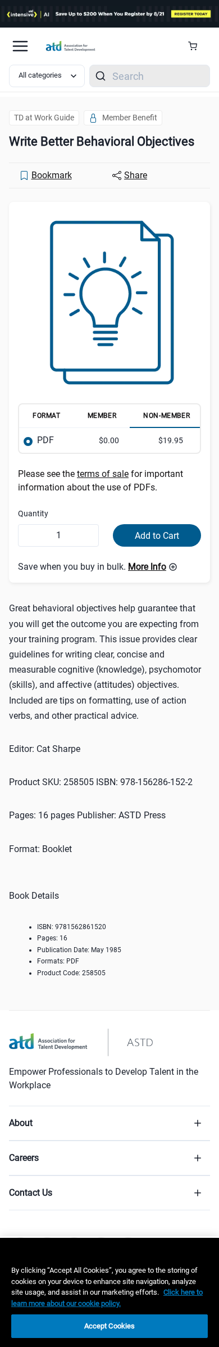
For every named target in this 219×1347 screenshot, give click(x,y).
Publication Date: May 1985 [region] (79, 950)
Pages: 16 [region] (52, 938)
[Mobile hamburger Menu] (20, 46)
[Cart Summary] (197, 46)
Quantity (33, 513)
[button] (152, 567)
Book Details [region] (34, 895)
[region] (109, 1292)
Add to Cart (157, 535)
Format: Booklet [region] (40, 849)
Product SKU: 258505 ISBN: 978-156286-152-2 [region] (101, 782)
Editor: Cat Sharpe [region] (44, 749)
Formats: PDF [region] (58, 961)
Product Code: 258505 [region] (71, 973)
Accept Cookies (109, 1326)
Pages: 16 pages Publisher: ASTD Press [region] (87, 815)
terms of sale (103, 473)
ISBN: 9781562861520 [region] (71, 927)
